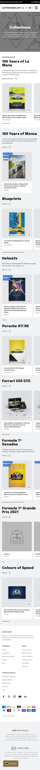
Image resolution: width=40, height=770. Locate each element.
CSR (3, 663)
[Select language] (31, 8)
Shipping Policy (27, 660)
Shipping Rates (7, 680)
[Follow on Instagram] (14, 696)
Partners (4, 660)
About (4, 650)
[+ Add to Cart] (29, 110)
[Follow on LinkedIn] (25, 696)
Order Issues (6, 683)
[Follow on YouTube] (19, 696)
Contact (5, 686)
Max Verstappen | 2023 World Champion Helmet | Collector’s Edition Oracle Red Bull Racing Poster (15, 309)
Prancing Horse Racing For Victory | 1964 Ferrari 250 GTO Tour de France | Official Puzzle (17, 425)
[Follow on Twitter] (9, 696)
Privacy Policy (26, 650)
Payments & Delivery (8, 676)
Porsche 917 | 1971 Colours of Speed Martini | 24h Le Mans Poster (16, 611)
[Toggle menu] (36, 8)
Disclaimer (25, 663)
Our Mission (6, 653)
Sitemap (25, 666)
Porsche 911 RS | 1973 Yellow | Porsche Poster (14, 369)
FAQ (3, 690)
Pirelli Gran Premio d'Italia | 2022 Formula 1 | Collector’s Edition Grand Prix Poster (16, 186)
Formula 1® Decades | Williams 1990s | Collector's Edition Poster (16, 493)
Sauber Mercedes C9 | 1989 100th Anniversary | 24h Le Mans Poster (14, 116)
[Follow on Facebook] (3, 696)
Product (7, 554)
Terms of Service (27, 656)
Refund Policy (26, 653)
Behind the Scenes (8, 656)
